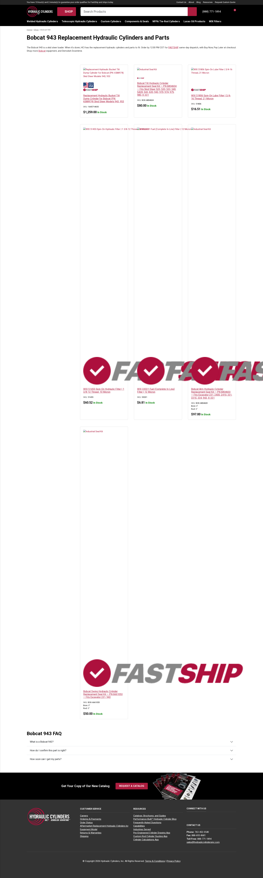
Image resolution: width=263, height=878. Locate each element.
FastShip (94, 2)
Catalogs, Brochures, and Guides (149, 815)
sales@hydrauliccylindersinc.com (203, 842)
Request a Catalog (131, 785)
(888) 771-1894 (211, 11)
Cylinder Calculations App (146, 839)
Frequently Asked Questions (147, 822)
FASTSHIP (173, 47)
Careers (84, 815)
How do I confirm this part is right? (48, 750)
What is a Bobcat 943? (42, 741)
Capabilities (139, 826)
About (191, 2)
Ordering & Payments (90, 819)
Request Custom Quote (225, 2)
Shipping (84, 836)
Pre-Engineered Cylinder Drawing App (151, 832)
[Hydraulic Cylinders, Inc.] (40, 11)
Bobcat (42, 50)
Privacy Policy (174, 861)
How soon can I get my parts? (45, 759)
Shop (68, 11)
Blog (198, 2)
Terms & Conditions (155, 861)
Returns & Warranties (90, 832)
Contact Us (181, 2)
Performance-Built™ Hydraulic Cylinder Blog (154, 819)
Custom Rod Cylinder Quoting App (150, 836)
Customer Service (90, 809)
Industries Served (142, 829)
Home (29, 30)
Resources (207, 2)
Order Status (86, 822)
